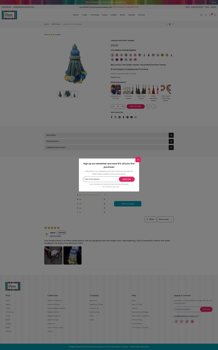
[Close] (138, 159)
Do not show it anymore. (110, 187)
